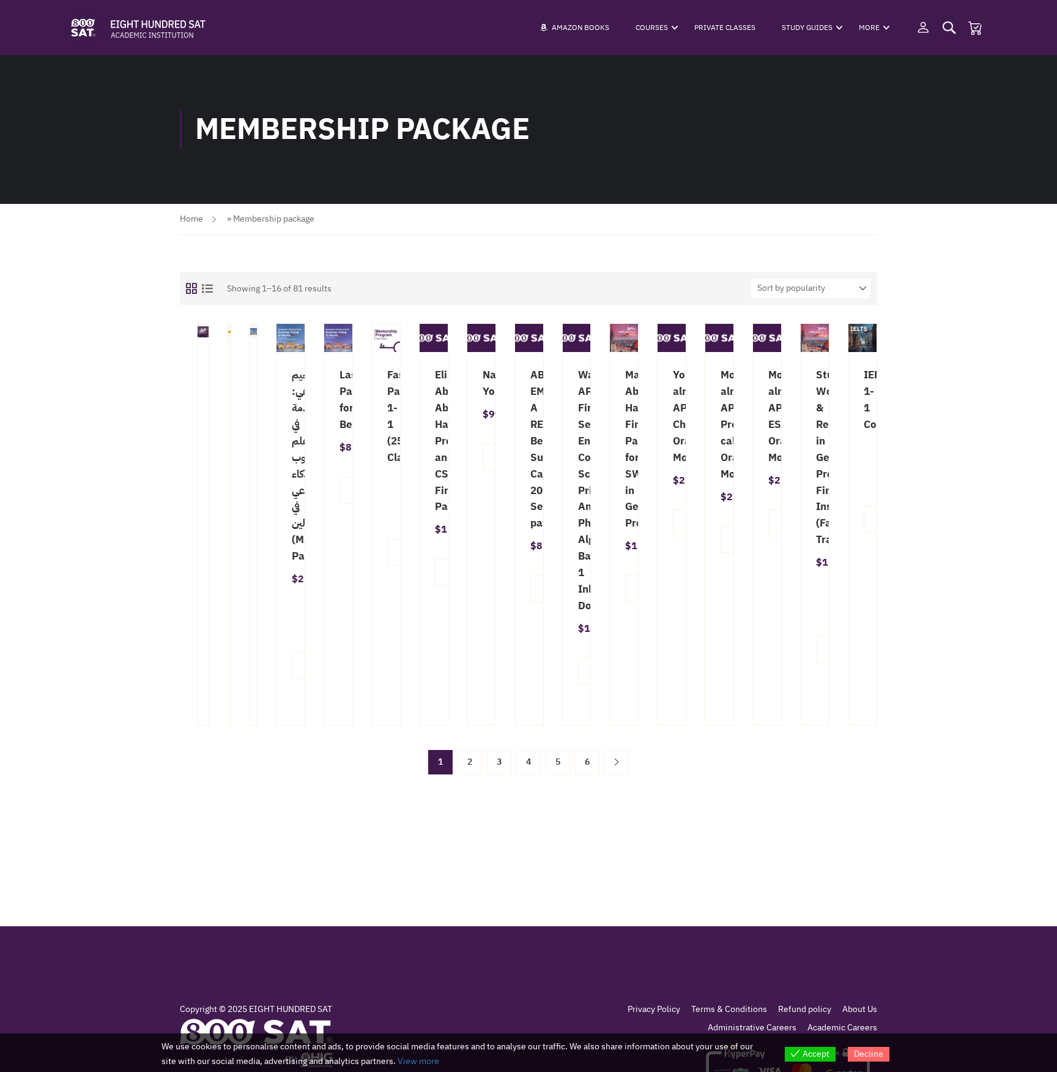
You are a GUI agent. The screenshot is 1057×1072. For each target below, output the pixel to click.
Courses (652, 27)
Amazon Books (580, 27)
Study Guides (807, 27)
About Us (859, 1009)
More (869, 27)
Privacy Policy (654, 1009)
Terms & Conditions (729, 1009)
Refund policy (804, 1009)
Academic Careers (842, 1027)
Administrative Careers (752, 1027)
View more (418, 1061)
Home (191, 218)
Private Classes (724, 27)
